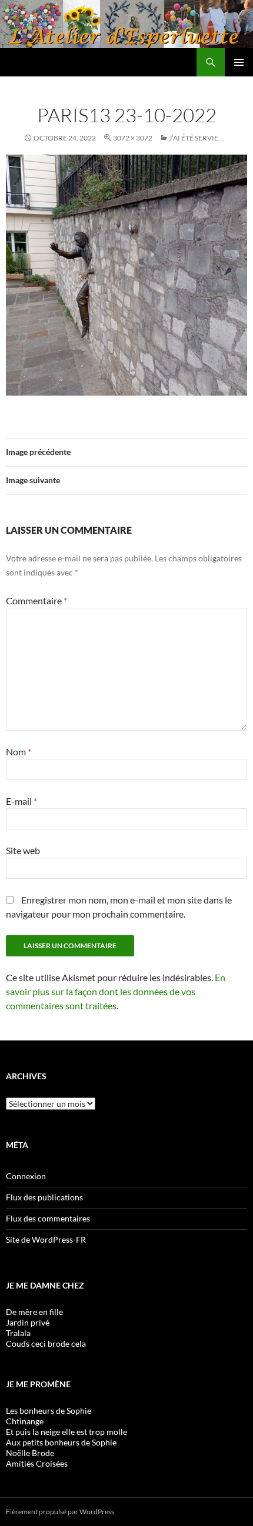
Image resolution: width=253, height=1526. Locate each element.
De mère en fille (34, 1312)
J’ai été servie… (196, 137)
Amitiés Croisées (37, 1463)
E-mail (21, 800)
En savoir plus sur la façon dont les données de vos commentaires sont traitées (115, 991)
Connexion (26, 1176)
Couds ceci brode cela (46, 1343)
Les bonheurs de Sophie (48, 1410)
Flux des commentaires (48, 1218)
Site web (23, 850)
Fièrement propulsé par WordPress (60, 1511)
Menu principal (239, 62)
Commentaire (36, 600)
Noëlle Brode (30, 1453)
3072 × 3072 (132, 137)
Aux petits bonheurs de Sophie (61, 1442)
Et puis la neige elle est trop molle (66, 1432)
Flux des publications (44, 1197)
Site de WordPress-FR (46, 1239)
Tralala (18, 1333)
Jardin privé (27, 1322)
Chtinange (25, 1421)
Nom (18, 751)
